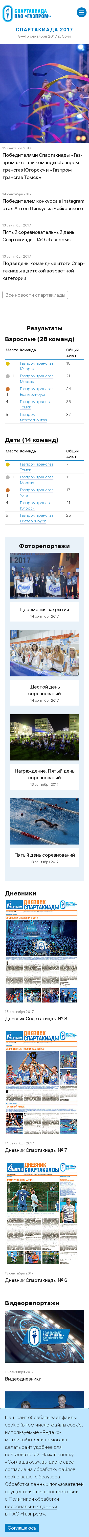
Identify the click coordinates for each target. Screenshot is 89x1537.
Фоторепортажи (44, 546)
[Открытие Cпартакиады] (44, 1395)
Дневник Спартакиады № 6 (36, 1280)
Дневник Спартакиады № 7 (36, 1150)
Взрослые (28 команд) (39, 339)
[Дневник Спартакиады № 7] (42, 1035)
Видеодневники (23, 1379)
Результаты (45, 328)
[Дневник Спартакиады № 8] (42, 904)
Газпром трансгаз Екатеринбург (36, 518)
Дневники (20, 893)
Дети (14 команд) (31, 440)
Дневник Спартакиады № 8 (36, 1018)
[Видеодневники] (44, 1314)
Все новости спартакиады (35, 295)
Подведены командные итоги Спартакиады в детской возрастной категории (43, 270)
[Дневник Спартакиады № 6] (42, 1166)
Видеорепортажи (32, 1303)
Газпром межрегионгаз (33, 417)
